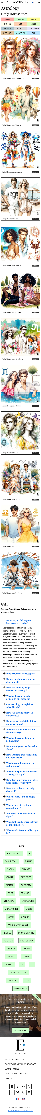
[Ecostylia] (20, 1045)
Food (11, 893)
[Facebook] (29, 1092)
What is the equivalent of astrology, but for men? (18, 697)
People (7, 933)
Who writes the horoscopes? (20, 673)
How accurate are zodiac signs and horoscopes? (21, 756)
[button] (2, 2)
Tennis (26, 957)
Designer (26, 877)
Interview (8, 901)
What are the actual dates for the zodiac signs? (20, 731)
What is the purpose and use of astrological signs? (21, 773)
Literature (27, 901)
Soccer (11, 957)
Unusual (13, 981)
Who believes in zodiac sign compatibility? (20, 806)
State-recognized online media (20, 1111)
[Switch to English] (23, 1099)
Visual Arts (20, 989)
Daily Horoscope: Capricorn (12, 359)
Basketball (11, 861)
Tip (21, 965)
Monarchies (12, 909)
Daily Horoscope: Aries (10, 219)
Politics (8, 941)
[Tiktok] (17, 1086)
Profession (26, 941)
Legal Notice (12, 1069)
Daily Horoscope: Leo (10, 453)
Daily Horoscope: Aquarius (12, 172)
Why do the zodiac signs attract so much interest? (22, 823)
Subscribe (20, 1030)
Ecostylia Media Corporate (20, 1064)
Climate (26, 869)
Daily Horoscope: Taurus (11, 125)
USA (27, 981)
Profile (11, 949)
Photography (26, 933)
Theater (8, 965)
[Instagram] (12, 1086)
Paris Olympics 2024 (18, 925)
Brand (28, 861)
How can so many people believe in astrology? (18, 689)
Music (29, 909)
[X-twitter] (29, 1086)
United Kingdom (18, 973)
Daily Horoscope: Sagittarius (13, 78)
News (11, 917)
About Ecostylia (14, 1059)
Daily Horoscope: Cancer (11, 312)
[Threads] (23, 1092)
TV (32, 965)
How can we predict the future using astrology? (21, 722)
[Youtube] (23, 1086)
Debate (9, 877)
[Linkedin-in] (12, 1092)
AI (29, 853)
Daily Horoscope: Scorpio (11, 265)
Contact (10, 1078)
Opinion (25, 917)
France (25, 893)
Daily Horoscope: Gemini (11, 406)
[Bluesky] (17, 1092)
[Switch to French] (33, 2)
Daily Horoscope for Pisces (12, 593)
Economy (26, 885)
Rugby (26, 949)
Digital (9, 885)
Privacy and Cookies (16, 1074)
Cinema (10, 869)
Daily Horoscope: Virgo (11, 499)
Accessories (14, 853)
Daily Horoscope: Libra (11, 546)
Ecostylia (20, 1053)
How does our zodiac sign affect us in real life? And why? (22, 781)
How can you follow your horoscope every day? (18, 622)
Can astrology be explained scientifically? (19, 706)
